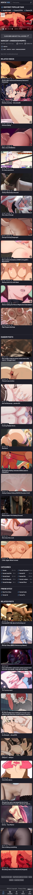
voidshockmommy (20, 49)
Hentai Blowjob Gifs (9, 579)
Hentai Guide (23, 592)
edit (4, 49)
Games (29, 893)
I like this (21, 43)
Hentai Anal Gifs (9, 573)
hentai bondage (9, 582)
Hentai (5, 2)
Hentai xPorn (25, 582)
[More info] (30, 77)
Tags (16, 893)
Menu (29, 889)
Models (23, 893)
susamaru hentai (18, 880)
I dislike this (29, 43)
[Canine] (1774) (18, 10)
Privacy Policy (22, 888)
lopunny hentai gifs (6, 877)
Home (3, 893)
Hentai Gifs (25, 576)
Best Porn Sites (7, 592)
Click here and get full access (15, 36)
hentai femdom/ (25, 570)
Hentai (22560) (7, 10)
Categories (9, 893)
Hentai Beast (9, 576)
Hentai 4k (5, 595)
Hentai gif (25, 573)
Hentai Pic (22, 595)
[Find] (31, 2)
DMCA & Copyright (12, 888)
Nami (13, 49)
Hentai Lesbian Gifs (25, 579)
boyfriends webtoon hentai (20, 877)
